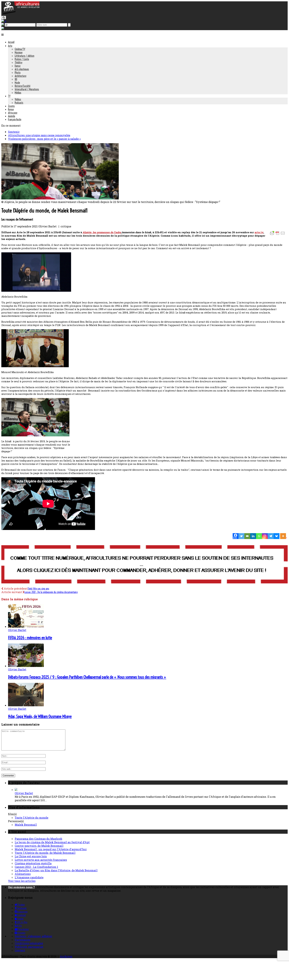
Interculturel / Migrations (27, 89)
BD (16, 79)
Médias (18, 92)
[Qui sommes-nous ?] (2, 28)
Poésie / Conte (22, 59)
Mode (17, 82)
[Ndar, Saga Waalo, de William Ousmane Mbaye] (26, 705)
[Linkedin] (253, 536)
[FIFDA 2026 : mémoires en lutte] (26, 626)
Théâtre (18, 62)
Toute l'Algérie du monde (31, 817)
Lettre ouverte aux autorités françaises (41, 860)
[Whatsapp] (259, 536)
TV (9, 96)
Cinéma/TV (20, 49)
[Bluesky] (276, 536)
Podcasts (19, 102)
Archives (66, 956)
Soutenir (14, 131)
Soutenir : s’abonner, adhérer (33, 936)
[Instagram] (265, 536)
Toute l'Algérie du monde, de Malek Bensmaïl (45, 852)
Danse (17, 65)
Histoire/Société (22, 86)
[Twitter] (241, 536)
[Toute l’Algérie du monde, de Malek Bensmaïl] (60, 198)
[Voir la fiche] (16, 789)
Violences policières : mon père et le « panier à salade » (44, 138)
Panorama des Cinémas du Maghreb (38, 838)
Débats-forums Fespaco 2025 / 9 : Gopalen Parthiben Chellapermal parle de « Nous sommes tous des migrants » (87, 677)
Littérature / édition (24, 55)
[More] (283, 536)
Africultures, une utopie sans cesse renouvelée (39, 135)
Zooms (11, 106)
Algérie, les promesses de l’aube (102, 232)
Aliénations (23, 874)
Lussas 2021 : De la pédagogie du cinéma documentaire (51, 592)
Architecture (20, 76)
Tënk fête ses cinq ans (38, 588)
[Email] (247, 536)
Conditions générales (29, 943)
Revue (11, 109)
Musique (18, 52)
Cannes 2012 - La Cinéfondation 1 (36, 867)
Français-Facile (14, 119)
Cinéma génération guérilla (33, 863)
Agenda (11, 116)
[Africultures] (20, 13)
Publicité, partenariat (29, 946)
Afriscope (12, 112)
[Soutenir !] (144, 564)
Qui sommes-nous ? (21, 887)
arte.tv (259, 232)
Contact (20, 950)
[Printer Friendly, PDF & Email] (278, 234)
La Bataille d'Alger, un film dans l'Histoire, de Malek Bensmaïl (56, 870)
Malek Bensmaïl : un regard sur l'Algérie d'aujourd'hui (51, 849)
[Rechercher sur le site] (3, 17)
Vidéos (18, 99)
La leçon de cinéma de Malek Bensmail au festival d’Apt (52, 842)
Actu (10, 45)
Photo (18, 72)
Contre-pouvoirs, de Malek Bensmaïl (39, 845)
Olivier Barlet (17, 630)
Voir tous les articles (21, 881)
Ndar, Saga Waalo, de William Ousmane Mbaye (40, 716)
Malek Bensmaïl (26, 824)
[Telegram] (271, 536)
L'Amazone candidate (29, 877)
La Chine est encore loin (31, 856)
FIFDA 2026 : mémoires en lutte (30, 637)
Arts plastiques (22, 69)
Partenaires (22, 939)
